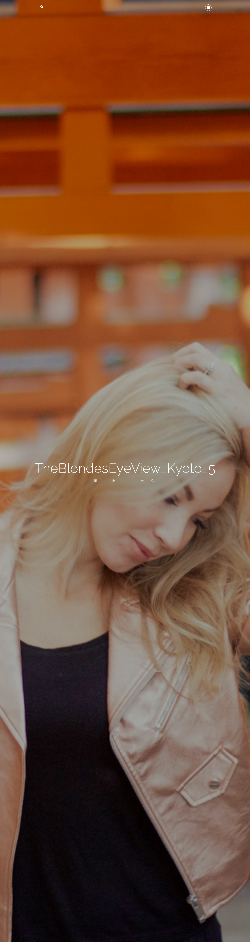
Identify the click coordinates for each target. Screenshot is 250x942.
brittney (103, 480)
